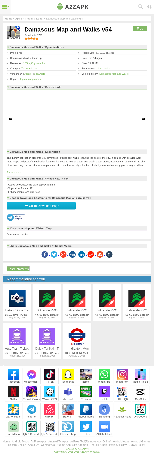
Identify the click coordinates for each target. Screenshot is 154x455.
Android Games (140, 441)
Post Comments (18, 269)
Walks (24, 234)
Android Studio (98, 444)
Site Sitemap (80, 444)
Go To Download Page (43, 205)
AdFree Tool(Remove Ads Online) (90, 441)
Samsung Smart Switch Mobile (104, 420)
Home (6, 441)
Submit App (64, 444)
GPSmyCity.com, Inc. (34, 63)
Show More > (14, 172)
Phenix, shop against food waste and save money (68, 439)
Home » (9, 18)
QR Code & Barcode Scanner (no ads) (140, 421)
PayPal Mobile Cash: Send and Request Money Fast (86, 421)
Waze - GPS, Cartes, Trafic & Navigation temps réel (50, 404)
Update (28, 73)
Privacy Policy (118, 444)
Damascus (13, 234)
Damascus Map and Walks (114, 73)
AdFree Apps (39, 441)
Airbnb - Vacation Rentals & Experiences (49, 421)
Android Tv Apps (58, 441)
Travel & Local (29, 68)
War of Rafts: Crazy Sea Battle (13, 420)
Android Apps (121, 441)
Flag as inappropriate (30, 79)
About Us (33, 444)
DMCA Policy (136, 444)
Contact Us (48, 444)
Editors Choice (17, 444)
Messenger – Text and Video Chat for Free (31, 386)
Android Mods (20, 441)
